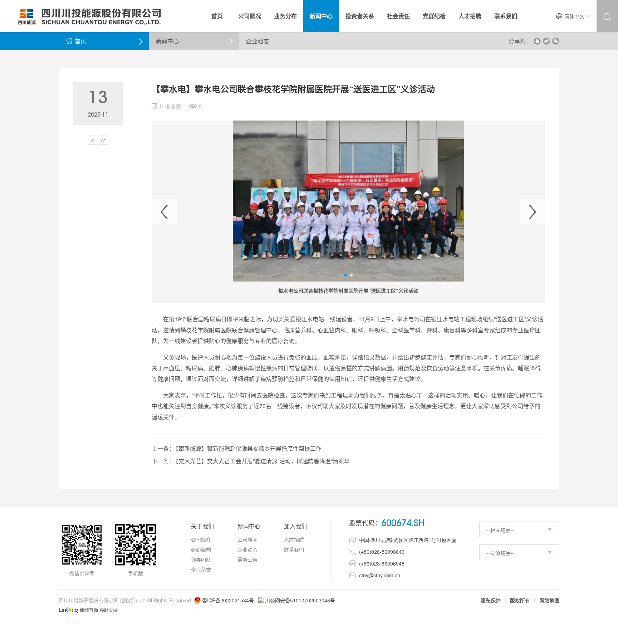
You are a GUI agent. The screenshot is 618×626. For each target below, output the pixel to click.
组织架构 (201, 549)
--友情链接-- (500, 552)
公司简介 (201, 539)
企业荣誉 (201, 569)
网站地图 (549, 600)
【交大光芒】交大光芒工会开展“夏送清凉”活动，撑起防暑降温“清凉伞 (263, 461)
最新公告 (247, 559)
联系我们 (294, 549)
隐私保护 (491, 600)
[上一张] (164, 211)
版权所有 (520, 600)
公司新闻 (247, 539)
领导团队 (201, 559)
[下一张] (532, 211)
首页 (76, 41)
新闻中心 (167, 41)
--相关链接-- (500, 529)
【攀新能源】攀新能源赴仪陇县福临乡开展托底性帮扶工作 (249, 448)
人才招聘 (294, 539)
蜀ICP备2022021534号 (228, 600)
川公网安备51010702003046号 (300, 600)
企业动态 (247, 549)
